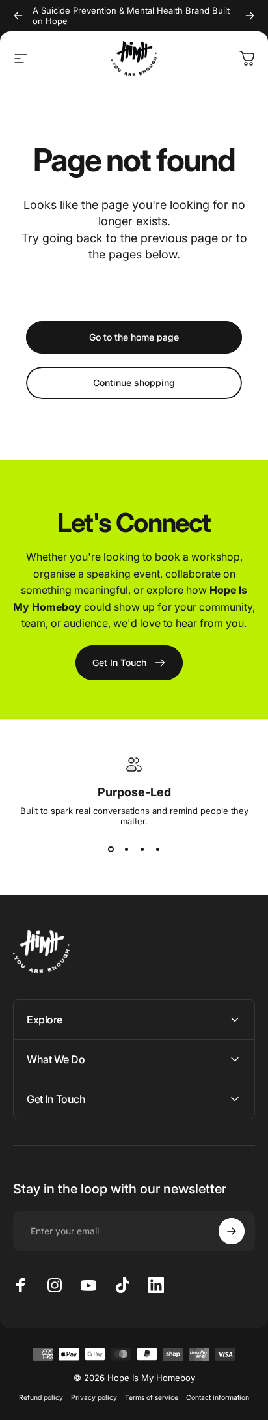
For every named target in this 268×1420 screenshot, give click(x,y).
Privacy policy (94, 1397)
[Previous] (18, 15)
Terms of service (151, 1397)
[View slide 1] (110, 849)
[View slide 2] (126, 849)
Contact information (217, 1397)
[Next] (249, 15)
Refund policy (41, 1397)
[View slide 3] (142, 849)
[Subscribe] (232, 1231)
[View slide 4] (157, 849)
